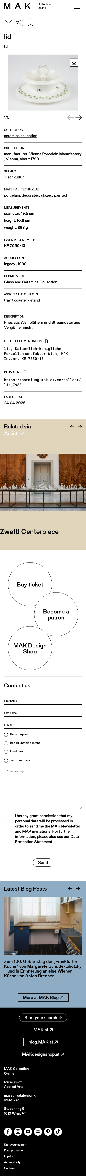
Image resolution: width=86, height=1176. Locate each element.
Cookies (9, 1168)
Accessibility (12, 1162)
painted (60, 195)
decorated (30, 195)
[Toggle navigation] (77, 6)
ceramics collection (20, 135)
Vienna (12, 158)
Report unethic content (25, 742)
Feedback (16, 751)
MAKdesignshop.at (40, 1054)
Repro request (19, 734)
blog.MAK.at (41, 1042)
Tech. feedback (20, 760)
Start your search (40, 1018)
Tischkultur (14, 177)
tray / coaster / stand (22, 300)
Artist (11, 433)
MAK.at (40, 1030)
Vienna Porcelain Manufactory (55, 153)
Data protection (14, 1150)
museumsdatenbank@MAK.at (19, 1097)
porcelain (12, 195)
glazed (46, 195)
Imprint (8, 1156)
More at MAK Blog (41, 997)
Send (43, 862)
